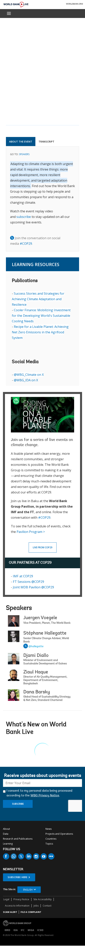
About (6, 829)
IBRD (7, 930)
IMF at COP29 (23, 576)
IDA (15, 930)
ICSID (40, 930)
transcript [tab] (46, 141)
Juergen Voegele (40, 618)
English (28, 889)
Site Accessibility (42, 899)
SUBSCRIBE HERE (17, 877)
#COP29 (26, 243)
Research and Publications (17, 838)
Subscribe (18, 803)
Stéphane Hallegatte (44, 633)
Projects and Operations (59, 833)
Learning (8, 843)
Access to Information (17, 905)
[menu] (9, 13)
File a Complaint (31, 911)
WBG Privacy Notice (44, 795)
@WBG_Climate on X (29, 374)
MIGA (31, 930)
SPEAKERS (24, 154)
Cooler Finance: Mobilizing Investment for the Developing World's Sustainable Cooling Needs (41, 315)
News (48, 829)
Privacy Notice (21, 899)
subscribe (23, 217)
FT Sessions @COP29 (28, 581)
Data (5, 833)
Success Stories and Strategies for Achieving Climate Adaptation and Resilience (38, 299)
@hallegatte (35, 646)
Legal (6, 899)
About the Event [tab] (20, 141)
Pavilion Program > (31, 532)
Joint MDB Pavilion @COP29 (33, 587)
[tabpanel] (42, 198)
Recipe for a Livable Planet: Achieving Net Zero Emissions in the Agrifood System (40, 332)
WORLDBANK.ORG (74, 4)
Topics (49, 843)
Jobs (36, 905)
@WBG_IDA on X (26, 380)
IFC (23, 930)
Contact (47, 905)
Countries (50, 838)
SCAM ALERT (10, 911)
